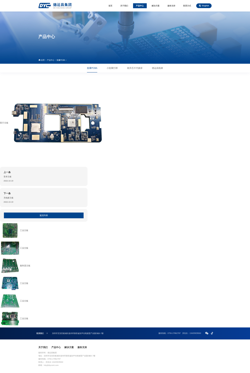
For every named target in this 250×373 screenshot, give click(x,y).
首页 (110, 6)
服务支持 (171, 6)
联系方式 (187, 6)
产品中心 (140, 6)
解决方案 (156, 6)
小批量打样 (112, 68)
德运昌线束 (157, 68)
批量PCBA (61, 60)
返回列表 (44, 215)
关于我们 (124, 6)
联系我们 (40, 333)
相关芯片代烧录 (135, 68)
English (205, 6)
